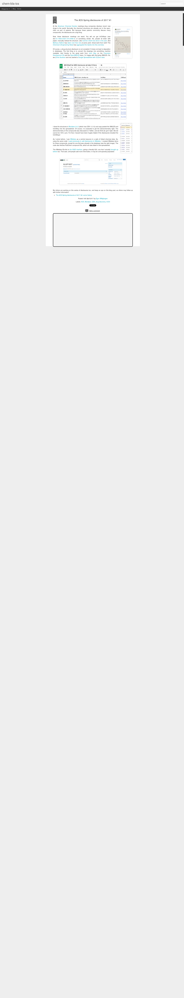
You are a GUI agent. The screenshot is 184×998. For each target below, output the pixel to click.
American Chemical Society (67, 26)
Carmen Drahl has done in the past (94, 41)
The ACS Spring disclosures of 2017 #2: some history (74, 195)
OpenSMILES (74, 55)
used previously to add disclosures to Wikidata (85, 141)
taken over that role (74, 43)
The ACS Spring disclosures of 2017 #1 (92, 20)
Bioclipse (88, 202)
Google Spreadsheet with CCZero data (91, 57)
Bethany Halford (58, 43)
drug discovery (101, 202)
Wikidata (73, 139)
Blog (14, 9)
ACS (82, 202)
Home (19, 9)
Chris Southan (60, 57)
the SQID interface (76, 149)
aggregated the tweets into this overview (90, 45)
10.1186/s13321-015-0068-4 (65, 39)
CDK (93, 202)
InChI (108, 202)
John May (92, 53)
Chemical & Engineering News (63, 45)
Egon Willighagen (102, 198)
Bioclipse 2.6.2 (74, 126)
